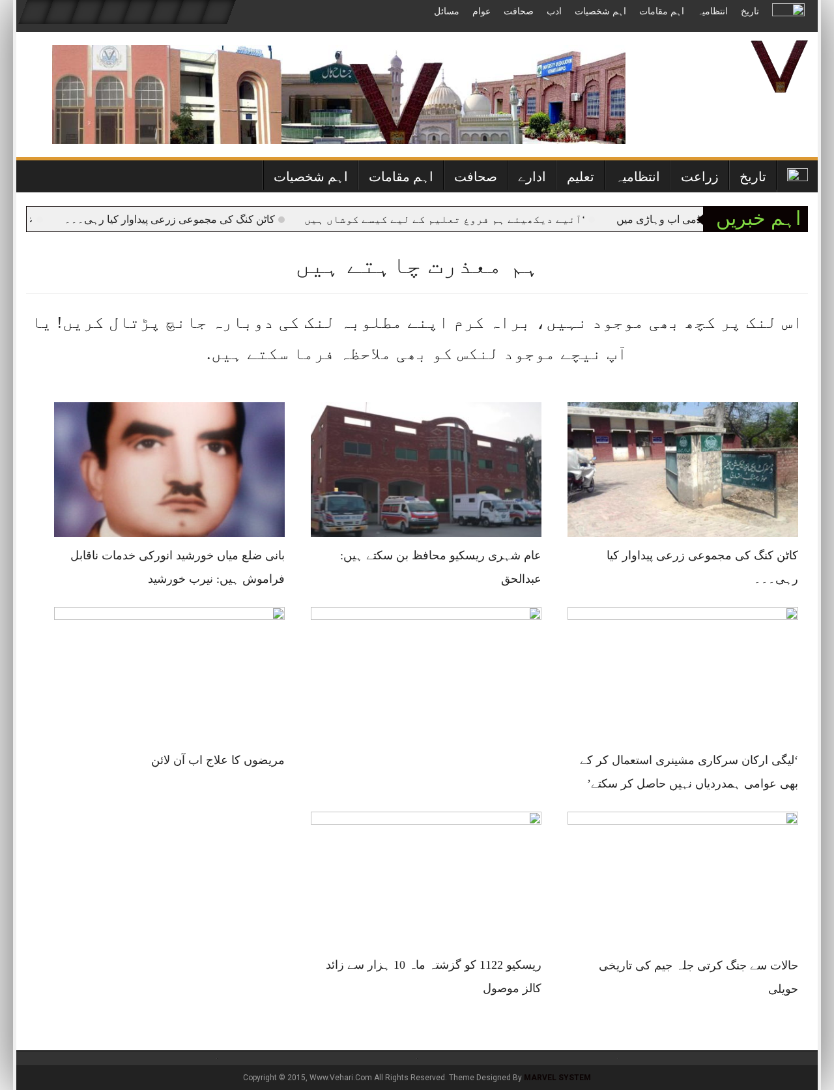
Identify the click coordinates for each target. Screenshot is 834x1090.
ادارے (532, 176)
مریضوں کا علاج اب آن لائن (218, 760)
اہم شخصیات (600, 11)
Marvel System (557, 1077)
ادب (554, 11)
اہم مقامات (661, 11)
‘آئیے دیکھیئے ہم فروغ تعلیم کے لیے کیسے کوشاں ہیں (470, 219)
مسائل (446, 11)
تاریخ (750, 11)
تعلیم (580, 176)
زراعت (700, 176)
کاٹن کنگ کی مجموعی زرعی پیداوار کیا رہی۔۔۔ (195, 219)
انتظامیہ (712, 11)
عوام (481, 11)
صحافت (519, 11)
